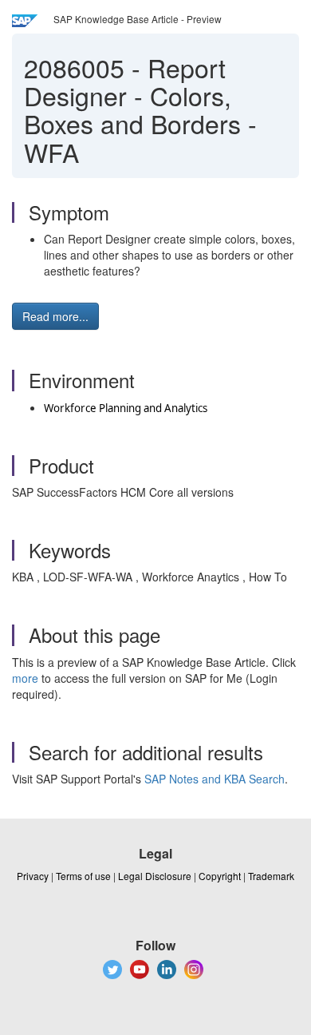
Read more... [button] (55, 316)
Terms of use (83, 875)
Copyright (220, 875)
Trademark (271, 875)
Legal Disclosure (154, 875)
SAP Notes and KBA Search (214, 779)
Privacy (33, 875)
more (25, 678)
